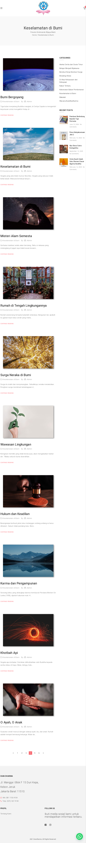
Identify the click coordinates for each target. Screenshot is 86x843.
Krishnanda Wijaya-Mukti (46, 32)
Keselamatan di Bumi (11, 102)
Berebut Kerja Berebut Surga (70, 72)
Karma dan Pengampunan (18, 583)
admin (29, 102)
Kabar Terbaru (65, 86)
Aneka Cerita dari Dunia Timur (71, 64)
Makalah (62, 97)
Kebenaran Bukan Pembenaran (71, 90)
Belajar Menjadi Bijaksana (69, 68)
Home (34, 35)
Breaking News (65, 76)
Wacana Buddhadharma (68, 101)
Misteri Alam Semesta (16, 236)
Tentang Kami (5, 814)
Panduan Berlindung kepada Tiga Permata (77, 118)
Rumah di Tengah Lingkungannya (23, 305)
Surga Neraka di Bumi (15, 375)
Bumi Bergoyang (12, 97)
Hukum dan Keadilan (15, 514)
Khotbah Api (9, 653)
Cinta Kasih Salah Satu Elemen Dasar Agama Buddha (77, 161)
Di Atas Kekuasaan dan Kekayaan (68, 81)
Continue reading (7, 115)
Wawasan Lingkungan (15, 444)
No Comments (74, 153)
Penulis (33, 32)
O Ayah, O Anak (11, 722)
